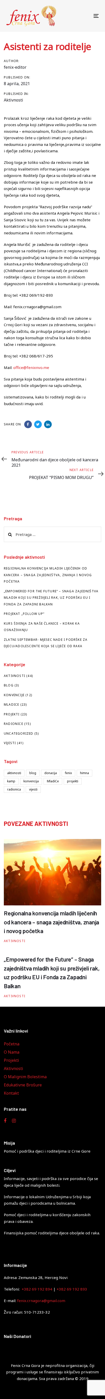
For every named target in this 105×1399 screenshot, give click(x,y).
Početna (11, 1044)
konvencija (31, 781)
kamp (11, 781)
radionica (14, 789)
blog (32, 773)
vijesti (33, 789)
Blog (9, 685)
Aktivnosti (13, 100)
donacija (50, 773)
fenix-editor (15, 67)
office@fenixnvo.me (31, 367)
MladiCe (11, 704)
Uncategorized (18, 733)
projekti (72, 781)
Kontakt (11, 1093)
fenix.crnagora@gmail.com (41, 1300)
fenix (68, 773)
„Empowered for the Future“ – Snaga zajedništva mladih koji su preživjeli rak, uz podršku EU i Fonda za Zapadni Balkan (51, 597)
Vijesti (10, 743)
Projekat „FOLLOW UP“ (24, 614)
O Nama (11, 1052)
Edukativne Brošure (23, 1085)
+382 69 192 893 (72, 1289)
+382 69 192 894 (37, 1289)
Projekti (12, 714)
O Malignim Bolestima (25, 1077)
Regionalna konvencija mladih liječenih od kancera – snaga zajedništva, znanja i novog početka (48, 575)
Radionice (13, 724)
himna (84, 773)
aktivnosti (14, 773)
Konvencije (14, 695)
